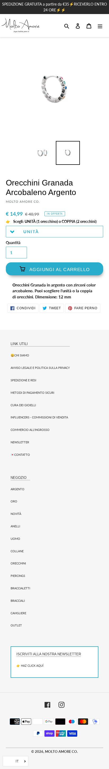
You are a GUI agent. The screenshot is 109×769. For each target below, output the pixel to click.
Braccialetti (20, 588)
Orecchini (18, 563)
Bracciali (18, 600)
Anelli (15, 526)
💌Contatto (20, 454)
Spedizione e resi (23, 380)
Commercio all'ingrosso (30, 429)
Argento (17, 489)
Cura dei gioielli (23, 405)
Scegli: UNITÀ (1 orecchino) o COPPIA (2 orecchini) (54, 221)
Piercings (18, 575)
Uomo (15, 538)
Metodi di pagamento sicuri (32, 392)
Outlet (16, 625)
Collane (17, 551)
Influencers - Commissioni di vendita (39, 417)
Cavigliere (18, 613)
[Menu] (100, 25)
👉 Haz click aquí (29, 665)
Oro (14, 501)
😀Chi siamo (20, 355)
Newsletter (20, 442)
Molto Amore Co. (61, 751)
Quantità (13, 243)
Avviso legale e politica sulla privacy (40, 367)
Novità (16, 513)
